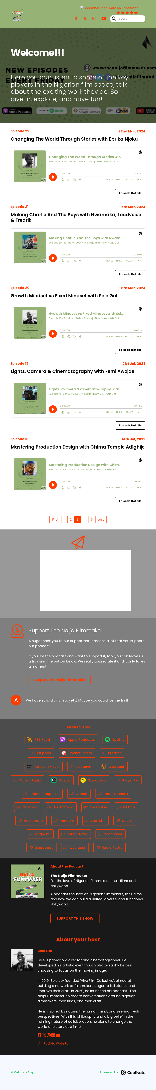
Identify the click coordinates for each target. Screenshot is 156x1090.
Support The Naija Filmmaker (59, 679)
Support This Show (75, 918)
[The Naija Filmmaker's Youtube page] (101, 19)
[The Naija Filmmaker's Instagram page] (92, 19)
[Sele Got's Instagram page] (49, 1035)
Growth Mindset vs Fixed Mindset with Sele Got (64, 296)
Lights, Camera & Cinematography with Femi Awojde (72, 371)
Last (101, 519)
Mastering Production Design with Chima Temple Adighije (78, 447)
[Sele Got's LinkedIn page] (53, 1035)
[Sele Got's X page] (44, 1035)
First (55, 519)
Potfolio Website (55, 1043)
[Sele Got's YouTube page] (58, 1035)
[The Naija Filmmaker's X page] (82, 19)
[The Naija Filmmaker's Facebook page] (76, 19)
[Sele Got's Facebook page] (39, 1035)
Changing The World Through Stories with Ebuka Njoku (74, 139)
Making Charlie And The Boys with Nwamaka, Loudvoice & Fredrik (76, 217)
